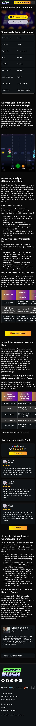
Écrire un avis (18, 453)
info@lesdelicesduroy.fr (8, 710)
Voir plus (18, 527)
